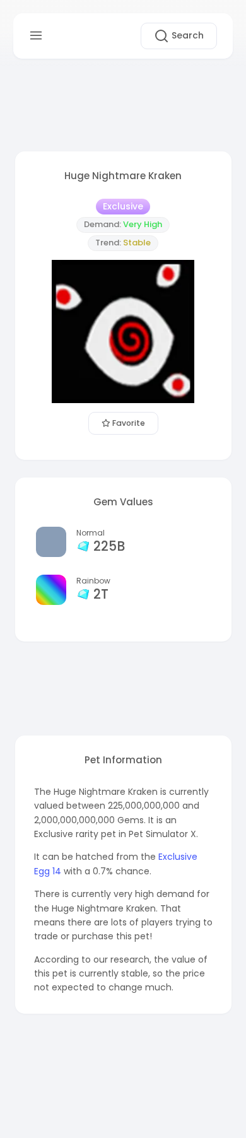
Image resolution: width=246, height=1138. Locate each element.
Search (186, 35)
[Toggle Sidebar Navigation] (36, 36)
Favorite (127, 423)
